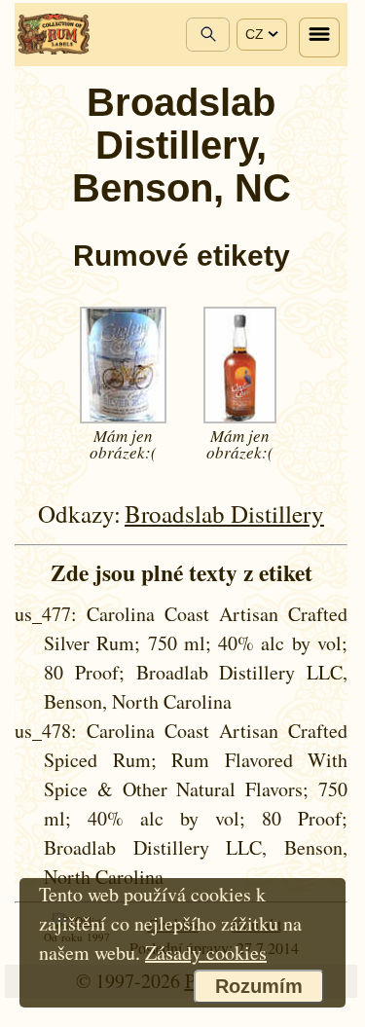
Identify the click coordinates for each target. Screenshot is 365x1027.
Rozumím (259, 986)
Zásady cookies (206, 952)
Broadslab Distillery (224, 513)
